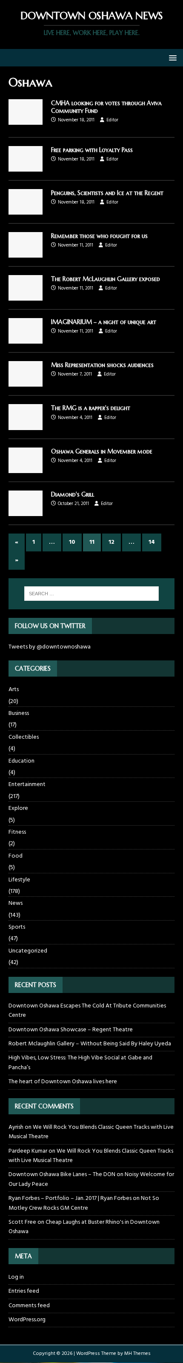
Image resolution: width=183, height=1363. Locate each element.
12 (111, 542)
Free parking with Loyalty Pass (92, 150)
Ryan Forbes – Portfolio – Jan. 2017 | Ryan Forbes (70, 1198)
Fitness (17, 832)
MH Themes (137, 1353)
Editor (112, 120)
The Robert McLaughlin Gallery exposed (105, 279)
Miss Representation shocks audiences (102, 365)
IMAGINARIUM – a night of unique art (103, 322)
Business (19, 713)
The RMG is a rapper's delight (90, 408)
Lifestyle (19, 880)
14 (152, 542)
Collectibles (24, 737)
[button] (171, 57)
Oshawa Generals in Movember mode (101, 451)
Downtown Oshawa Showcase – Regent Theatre (71, 1030)
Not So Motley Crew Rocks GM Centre (84, 1203)
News (16, 903)
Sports (17, 927)
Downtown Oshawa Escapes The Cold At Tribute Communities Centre (87, 1010)
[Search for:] (91, 593)
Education (21, 761)
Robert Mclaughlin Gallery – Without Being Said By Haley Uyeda (90, 1044)
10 (72, 542)
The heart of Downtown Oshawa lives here (63, 1082)
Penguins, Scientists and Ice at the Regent (107, 193)
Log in (16, 1277)
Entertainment (27, 784)
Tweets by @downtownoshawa (50, 647)
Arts (14, 689)
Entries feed (24, 1291)
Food (16, 856)
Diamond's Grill (72, 494)
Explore (18, 808)
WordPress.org (27, 1320)
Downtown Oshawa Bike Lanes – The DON (62, 1174)
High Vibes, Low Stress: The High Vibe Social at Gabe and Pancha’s (80, 1062)
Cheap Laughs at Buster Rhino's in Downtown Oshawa (84, 1227)
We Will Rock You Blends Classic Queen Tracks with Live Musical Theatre (91, 1132)
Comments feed (29, 1306)
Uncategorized (28, 951)
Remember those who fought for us (99, 236)
